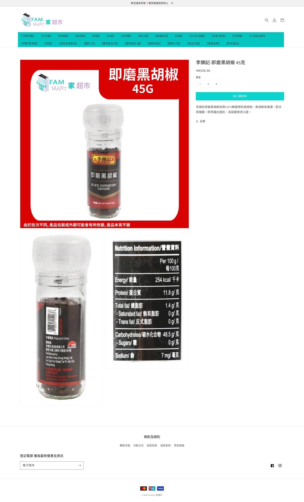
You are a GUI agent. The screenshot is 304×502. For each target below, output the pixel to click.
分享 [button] (202, 121)
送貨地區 (152, 445)
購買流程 (125, 445)
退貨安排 (165, 445)
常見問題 (179, 445)
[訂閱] (79, 465)
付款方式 (138, 445)
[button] (267, 20)
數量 (198, 77)
